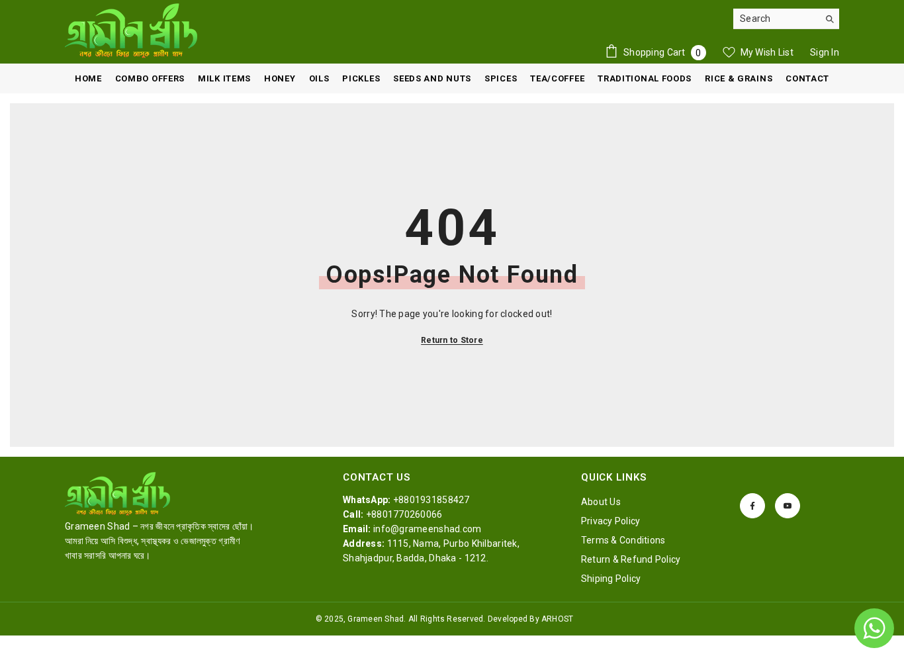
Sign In (824, 52)
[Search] (786, 19)
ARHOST (557, 619)
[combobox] (776, 18)
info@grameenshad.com (427, 529)
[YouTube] (787, 505)
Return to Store (452, 340)
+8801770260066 (404, 514)
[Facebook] (752, 505)
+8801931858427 (431, 499)
